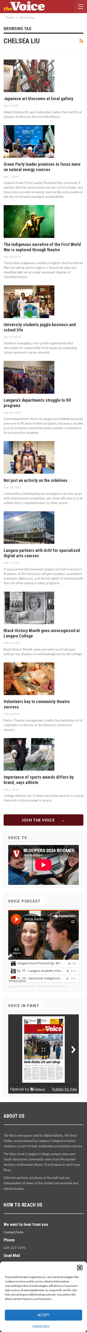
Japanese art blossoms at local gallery (38, 98)
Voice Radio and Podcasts (51, 986)
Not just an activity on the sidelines (35, 480)
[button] (79, 1267)
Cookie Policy (41, 1326)
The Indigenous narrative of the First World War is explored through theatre (42, 247)
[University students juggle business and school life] (29, 301)
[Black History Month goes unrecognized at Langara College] (29, 608)
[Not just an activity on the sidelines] (29, 457)
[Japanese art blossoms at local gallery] (29, 76)
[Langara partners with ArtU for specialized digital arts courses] (29, 527)
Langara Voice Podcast (21, 986)
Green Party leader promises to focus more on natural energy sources (42, 167)
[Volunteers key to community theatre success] (29, 678)
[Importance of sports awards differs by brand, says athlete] (29, 754)
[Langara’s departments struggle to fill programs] (29, 377)
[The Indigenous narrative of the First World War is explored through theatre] (29, 221)
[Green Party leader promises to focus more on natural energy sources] (29, 141)
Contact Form (13, 1232)
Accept (44, 1315)
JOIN (38, 820)
